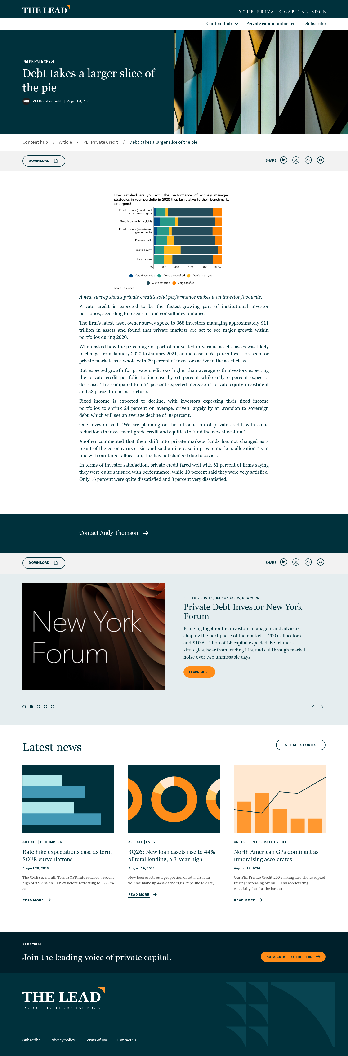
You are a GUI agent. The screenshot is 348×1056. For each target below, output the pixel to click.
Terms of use (96, 1040)
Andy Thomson (120, 533)
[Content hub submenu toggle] (236, 24)
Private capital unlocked (271, 23)
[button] (313, 707)
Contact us (127, 1040)
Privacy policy (62, 1040)
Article (65, 142)
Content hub (219, 23)
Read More (33, 900)
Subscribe (315, 23)
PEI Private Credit (39, 61)
